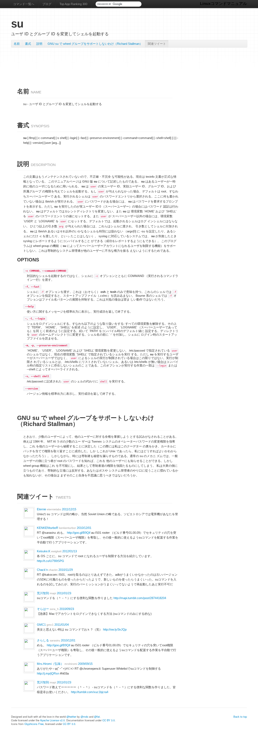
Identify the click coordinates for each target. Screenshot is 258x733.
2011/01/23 (64, 593)
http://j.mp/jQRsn (48, 673)
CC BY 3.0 (108, 720)
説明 (39, 43)
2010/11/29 (65, 569)
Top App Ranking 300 (73, 4)
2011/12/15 (69, 509)
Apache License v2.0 (52, 720)
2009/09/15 (85, 663)
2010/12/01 (84, 527)
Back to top (240, 716)
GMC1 (41, 624)
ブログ (46, 4)
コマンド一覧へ (23, 4)
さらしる (43, 640)
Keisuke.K (43, 551)
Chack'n (42, 569)
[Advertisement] (129, 60)
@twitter (71, 716)
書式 (28, 43)
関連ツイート (157, 43)
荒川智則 (43, 593)
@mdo (84, 716)
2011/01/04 (61, 624)
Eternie (41, 509)
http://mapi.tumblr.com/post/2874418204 (139, 598)
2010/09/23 (66, 609)
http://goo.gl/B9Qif (78, 532)
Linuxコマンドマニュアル (223, 3)
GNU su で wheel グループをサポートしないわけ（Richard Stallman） (95, 43)
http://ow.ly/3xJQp (115, 629)
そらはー (43, 609)
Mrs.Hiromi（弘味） (50, 663)
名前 (17, 43)
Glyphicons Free (34, 724)
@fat (97, 716)
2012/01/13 (69, 551)
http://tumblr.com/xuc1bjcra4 (89, 692)
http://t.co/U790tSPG (50, 561)
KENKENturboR (47, 527)
